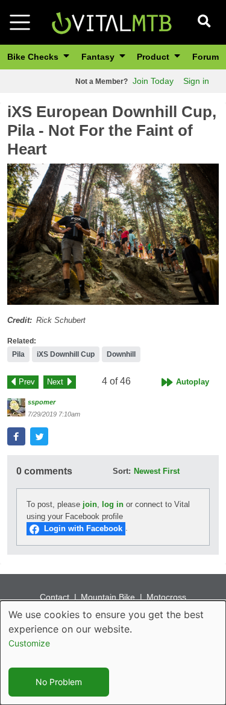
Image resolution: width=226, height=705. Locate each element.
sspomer (41, 402)
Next (55, 381)
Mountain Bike (108, 597)
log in (113, 504)
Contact (54, 597)
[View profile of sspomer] (16, 407)
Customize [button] (29, 643)
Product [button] (154, 57)
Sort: (122, 471)
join (90, 504)
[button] (113, 234)
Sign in (196, 81)
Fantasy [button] (99, 57)
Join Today (153, 81)
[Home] (111, 21)
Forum (205, 57)
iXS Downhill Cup (66, 354)
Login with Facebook (83, 528)
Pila (18, 354)
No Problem (59, 682)
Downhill (121, 354)
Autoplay (192, 381)
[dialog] (113, 653)
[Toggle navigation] (20, 22)
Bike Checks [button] (34, 57)
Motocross (166, 597)
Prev (27, 381)
